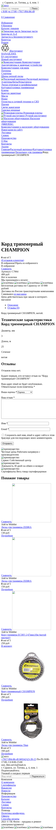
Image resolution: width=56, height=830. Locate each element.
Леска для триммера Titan (14, 745)
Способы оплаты (10, 818)
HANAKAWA (8, 53)
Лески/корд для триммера (28, 152)
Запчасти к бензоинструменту (17, 36)
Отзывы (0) (13, 307)
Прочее (5, 104)
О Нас (4, 141)
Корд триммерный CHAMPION (18, 691)
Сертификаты (8, 785)
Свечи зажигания (10, 107)
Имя (4, 423)
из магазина (20, 294)
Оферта (5, 816)
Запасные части (29, 31)
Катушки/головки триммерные (17, 87)
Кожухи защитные (11, 93)
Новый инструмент (11, 59)
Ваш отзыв (8, 397)
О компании (7, 782)
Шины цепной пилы (12, 76)
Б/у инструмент (9, 56)
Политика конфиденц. (13, 813)
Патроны (6, 70)
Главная (5, 149)
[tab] (31, 305)
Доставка (6, 132)
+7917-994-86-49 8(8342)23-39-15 (18, 759)
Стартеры (6, 73)
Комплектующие (31, 62)
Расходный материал (37, 79)
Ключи (5, 90)
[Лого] (5, 5)
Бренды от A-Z (9, 34)
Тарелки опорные (10, 110)
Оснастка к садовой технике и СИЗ (20, 101)
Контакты (6, 143)
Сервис (5, 135)
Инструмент (16, 51)
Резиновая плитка (32, 112)
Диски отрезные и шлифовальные (19, 84)
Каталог (5, 799)
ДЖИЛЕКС (7, 124)
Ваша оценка (9, 392)
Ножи (4, 98)
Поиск (34, 8)
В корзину (6, 646)
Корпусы (6, 39)
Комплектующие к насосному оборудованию (25, 127)
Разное (4, 42)
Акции (5, 146)
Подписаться (38, 776)
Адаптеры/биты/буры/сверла (16, 82)
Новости (5, 790)
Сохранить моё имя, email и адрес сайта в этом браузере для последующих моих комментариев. (27, 436)
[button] (19, 263)
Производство (8, 138)
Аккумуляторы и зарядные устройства (21, 65)
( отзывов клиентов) (12, 260)
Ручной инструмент (36, 115)
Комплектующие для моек (15, 67)
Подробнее (7, 535)
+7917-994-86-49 (18, 11)
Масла (4, 96)
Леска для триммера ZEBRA (16, 527)
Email (5, 429)
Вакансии (6, 788)
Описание (12, 305)
